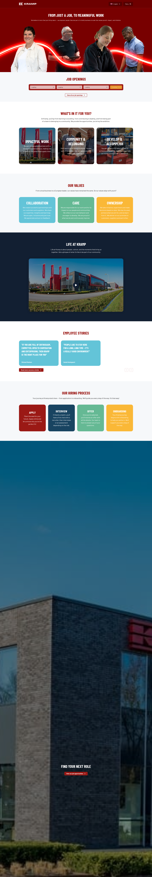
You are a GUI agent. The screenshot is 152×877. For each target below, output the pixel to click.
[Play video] (76, 285)
